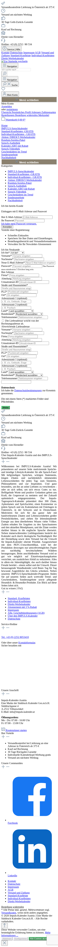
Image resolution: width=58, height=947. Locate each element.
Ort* (4, 295)
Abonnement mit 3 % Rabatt (22, 607)
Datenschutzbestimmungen (28, 390)
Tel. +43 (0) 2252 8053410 (15, 637)
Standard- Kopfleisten (19, 598)
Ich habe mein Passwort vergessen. (19, 223)
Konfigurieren (21, 938)
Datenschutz (16, 52)
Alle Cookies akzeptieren (41, 938)
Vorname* (6, 255)
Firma (4, 336)
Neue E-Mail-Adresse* (13, 262)
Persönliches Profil (21, 112)
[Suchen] (4, 73)
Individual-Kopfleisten (42, 55)
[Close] (4, 943)
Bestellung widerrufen (26, 115)
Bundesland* (8, 314)
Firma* (5, 275)
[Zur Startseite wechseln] (14, 61)
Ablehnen (7, 938)
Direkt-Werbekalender (12, 58)
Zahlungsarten (48, 112)
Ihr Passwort (8, 220)
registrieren (12, 109)
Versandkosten (8, 912)
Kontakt (5, 52)
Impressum (28, 52)
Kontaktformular (26, 642)
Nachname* (7, 259)
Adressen (36, 112)
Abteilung (6, 278)
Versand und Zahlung (19, 892)
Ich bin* (5, 252)
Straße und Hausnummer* (14, 285)
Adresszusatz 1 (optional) (14, 298)
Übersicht (6, 112)
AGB (38, 52)
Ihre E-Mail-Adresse (12, 217)
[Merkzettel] (3, 89)
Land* (5, 310)
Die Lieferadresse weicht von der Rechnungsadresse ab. (20, 322)
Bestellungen (8, 115)
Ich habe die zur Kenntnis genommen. (28, 390)
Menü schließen (29, 100)
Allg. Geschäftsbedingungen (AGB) (26, 613)
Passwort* (6, 266)
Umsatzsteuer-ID (10, 282)
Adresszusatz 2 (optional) (14, 304)
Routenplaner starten (16, 730)
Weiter (6, 407)
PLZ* (4, 291)
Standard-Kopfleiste (20, 55)
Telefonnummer (9, 317)
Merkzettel (43, 115)
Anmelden (6, 106)
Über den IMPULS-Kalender (23, 615)
